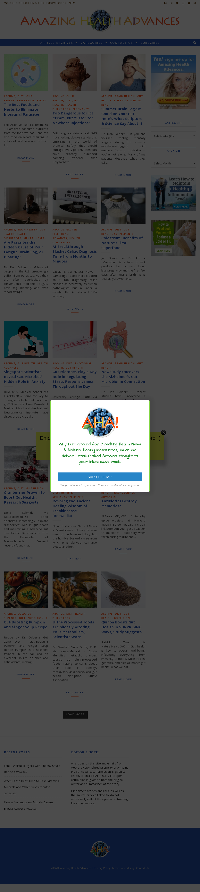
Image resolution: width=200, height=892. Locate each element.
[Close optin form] (144, 405)
